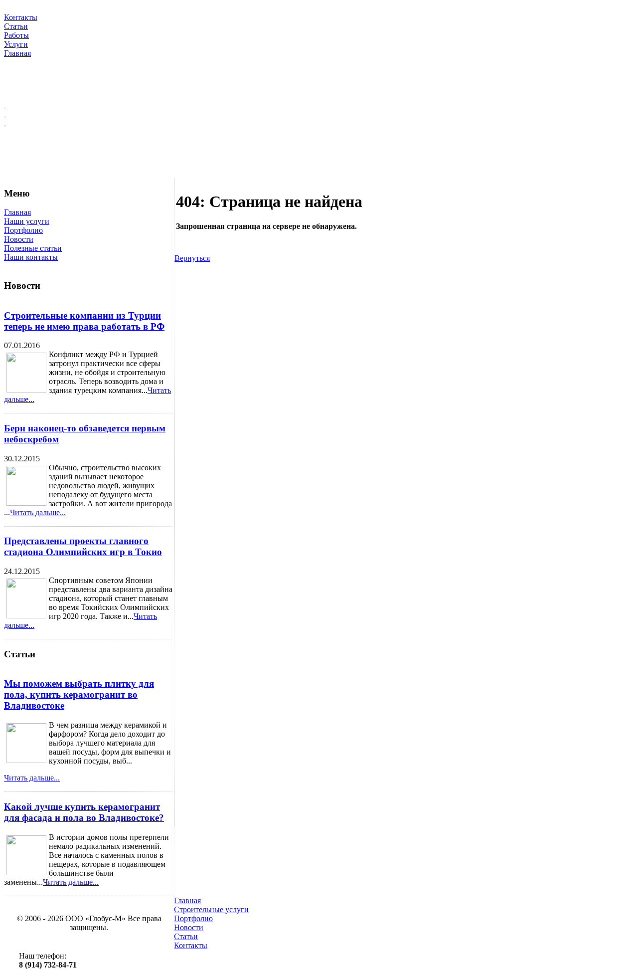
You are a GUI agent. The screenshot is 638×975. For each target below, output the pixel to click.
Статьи (186, 936)
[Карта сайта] (319, 113)
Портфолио (23, 230)
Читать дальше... (38, 512)
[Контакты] (319, 122)
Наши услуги (26, 221)
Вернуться (192, 258)
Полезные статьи (33, 248)
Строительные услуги (211, 909)
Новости (18, 239)
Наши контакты (31, 257)
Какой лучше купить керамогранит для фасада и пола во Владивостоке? (84, 812)
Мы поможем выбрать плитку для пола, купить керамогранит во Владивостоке (79, 694)
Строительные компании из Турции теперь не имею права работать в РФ (84, 321)
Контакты (190, 945)
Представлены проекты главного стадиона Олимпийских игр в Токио (83, 546)
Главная (17, 212)
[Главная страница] (319, 104)
